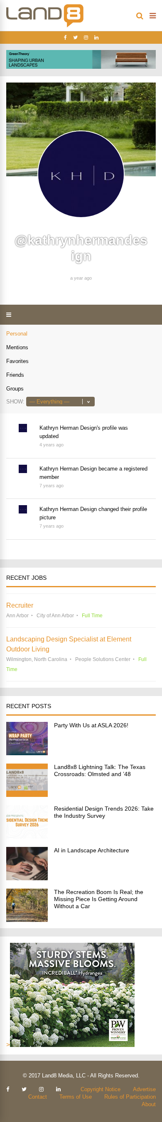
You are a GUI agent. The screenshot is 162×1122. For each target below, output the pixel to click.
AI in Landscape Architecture (91, 850)
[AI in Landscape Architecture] (27, 878)
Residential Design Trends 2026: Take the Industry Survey (104, 812)
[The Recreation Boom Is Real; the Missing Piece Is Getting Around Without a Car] (27, 919)
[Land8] (44, 26)
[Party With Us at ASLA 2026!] (27, 752)
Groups (15, 389)
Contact (37, 1097)
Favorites (17, 361)
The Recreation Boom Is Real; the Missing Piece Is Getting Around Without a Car (98, 899)
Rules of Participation (130, 1097)
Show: (15, 401)
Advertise (144, 1089)
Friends (15, 375)
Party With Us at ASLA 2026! (91, 725)
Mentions (17, 347)
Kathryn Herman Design (68, 428)
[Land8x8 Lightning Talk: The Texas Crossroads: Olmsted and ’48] (27, 794)
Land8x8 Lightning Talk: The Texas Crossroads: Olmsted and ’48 (99, 770)
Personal (16, 334)
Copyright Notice (100, 1089)
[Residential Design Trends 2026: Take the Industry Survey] (27, 836)
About (149, 1104)
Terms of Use (75, 1097)
